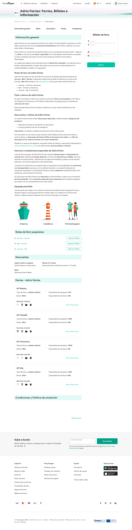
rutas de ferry (44, 81)
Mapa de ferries (20, 490)
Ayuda (87, 3)
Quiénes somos (49, 467)
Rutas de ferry (19, 478)
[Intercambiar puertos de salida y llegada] (113, 43)
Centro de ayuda (80, 471)
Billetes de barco (19, 21)
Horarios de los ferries (22, 482)
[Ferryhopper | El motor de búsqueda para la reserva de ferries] (8, 3)
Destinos (17, 475)
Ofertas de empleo (51, 478)
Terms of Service (74, 448)
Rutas (38, 29)
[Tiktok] (110, 503)
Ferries (63, 29)
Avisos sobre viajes (81, 480)
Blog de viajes (19, 471)
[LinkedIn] (115, 503)
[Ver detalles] (24, 446)
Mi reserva (77, 3)
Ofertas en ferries (30, 3)
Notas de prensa (50, 475)
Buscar (101, 65)
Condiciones (77, 29)
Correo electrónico (76, 439)
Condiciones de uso (35, 520)
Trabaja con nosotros (52, 471)
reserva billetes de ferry (25, 146)
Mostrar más (76, 418)
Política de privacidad (57, 520)
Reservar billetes (74, 238)
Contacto (77, 475)
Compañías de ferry (35, 21)
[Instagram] (106, 503)
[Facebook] (101, 503)
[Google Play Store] (111, 468)
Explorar (54, 3)
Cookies (45, 520)
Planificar (44, 3)
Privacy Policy (107, 446)
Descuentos (50, 29)
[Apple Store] (111, 473)
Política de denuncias (72, 520)
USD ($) (108, 3)
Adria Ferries (49, 21)
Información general (22, 29)
